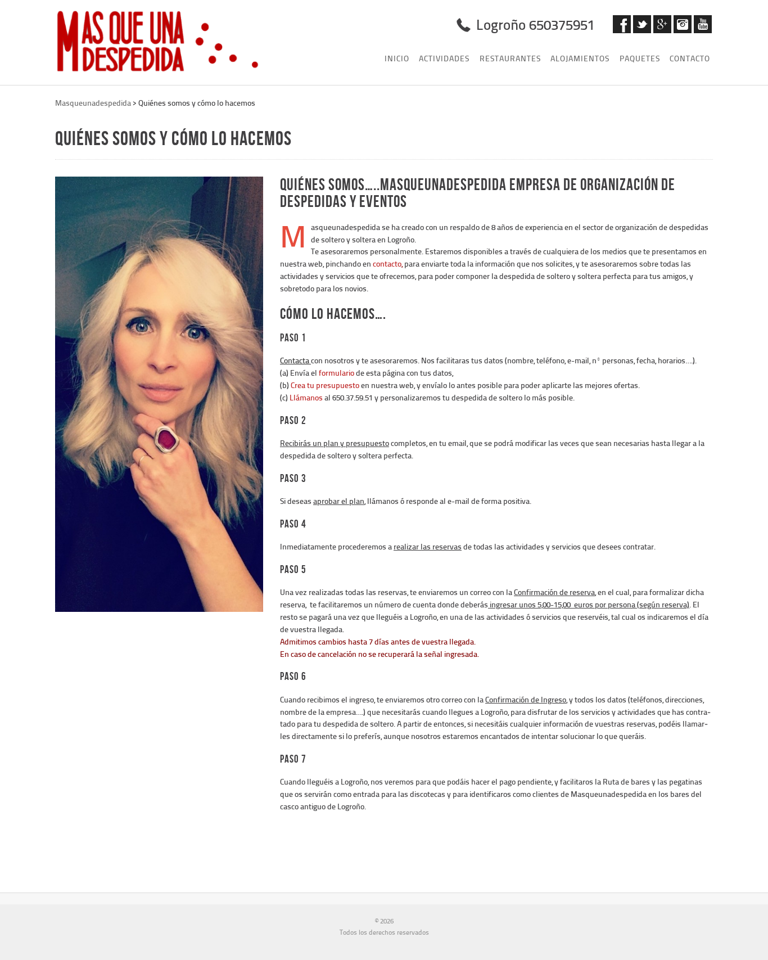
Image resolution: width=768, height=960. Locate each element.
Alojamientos (579, 58)
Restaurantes (510, 58)
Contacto (690, 58)
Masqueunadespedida (93, 102)
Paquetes (640, 58)
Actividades (444, 58)
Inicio (397, 58)
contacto (387, 263)
